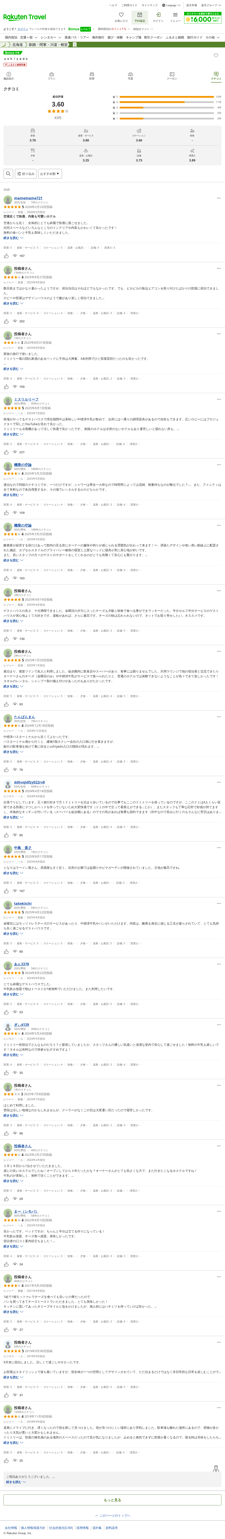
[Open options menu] (218, 198)
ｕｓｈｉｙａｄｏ (16, 58)
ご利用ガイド (129, 5)
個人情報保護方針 (33, 1528)
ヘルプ (113, 5)
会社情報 (11, 1528)
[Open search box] (8, 174)
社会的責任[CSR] (61, 1528)
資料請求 (111, 1528)
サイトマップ (150, 5)
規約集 (97, 1528)
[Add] (215, 55)
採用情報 (82, 1528)
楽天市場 (191, 5)
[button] (26, 199)
